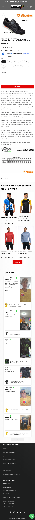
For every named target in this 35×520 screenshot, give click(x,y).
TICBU (14, 518)
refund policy (7, 470)
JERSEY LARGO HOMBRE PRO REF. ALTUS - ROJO (9, 252)
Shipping (9, 55)
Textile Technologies (9, 452)
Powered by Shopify (21, 518)
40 (4, 65)
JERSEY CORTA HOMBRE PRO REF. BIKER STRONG (25, 215)
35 (4, 62)
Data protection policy (9, 463)
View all (17, 262)
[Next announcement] (32, 2)
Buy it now (17, 86)
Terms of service (8, 467)
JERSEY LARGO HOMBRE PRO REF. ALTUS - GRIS (25, 252)
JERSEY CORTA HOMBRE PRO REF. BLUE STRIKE (9, 218)
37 (15, 62)
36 (10, 62)
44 (27, 65)
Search (5, 448)
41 (10, 65)
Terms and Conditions (9, 459)
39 (27, 62)
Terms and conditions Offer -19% (12, 474)
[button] (3, 7)
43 (21, 65)
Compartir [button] (5, 178)
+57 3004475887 (8, 504)
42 (16, 65)
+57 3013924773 (8, 506)
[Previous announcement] (3, 2)
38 (21, 62)
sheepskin (6, 456)
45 (4, 69)
